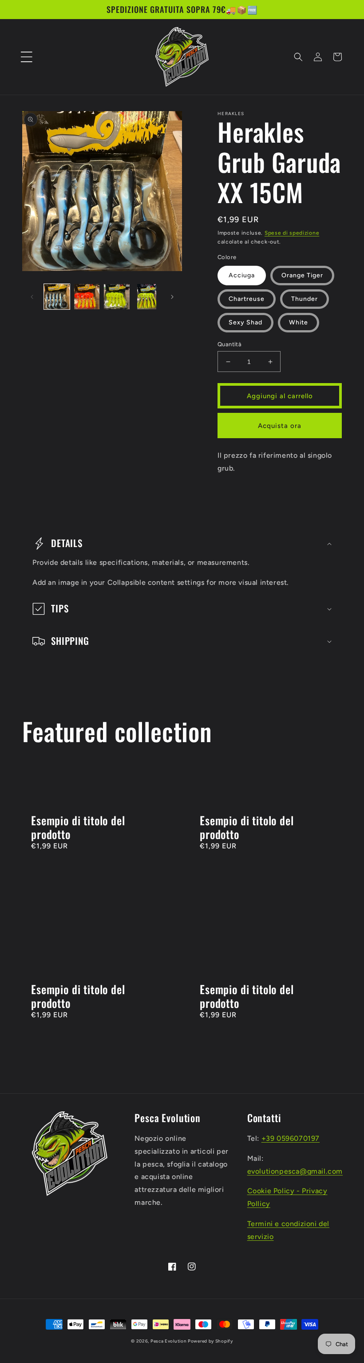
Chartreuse (247, 299)
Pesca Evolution (169, 1341)
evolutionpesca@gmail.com (295, 1171)
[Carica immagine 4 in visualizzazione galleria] (147, 297)
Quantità (229, 344)
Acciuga (242, 275)
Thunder (304, 299)
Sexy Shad (245, 322)
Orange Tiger (302, 275)
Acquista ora (279, 426)
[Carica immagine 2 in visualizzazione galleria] (87, 297)
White (298, 322)
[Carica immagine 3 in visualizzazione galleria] (117, 297)
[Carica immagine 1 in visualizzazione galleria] (57, 297)
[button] (26, 57)
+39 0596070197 (290, 1138)
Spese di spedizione (292, 233)
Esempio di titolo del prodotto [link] (78, 827)
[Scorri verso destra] (172, 297)
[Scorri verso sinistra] (32, 297)
